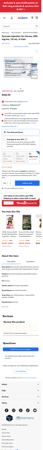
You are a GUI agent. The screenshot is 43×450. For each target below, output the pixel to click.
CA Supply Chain (7, 443)
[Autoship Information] (26, 139)
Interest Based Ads (8, 440)
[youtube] (35, 410)
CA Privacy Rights (7, 447)
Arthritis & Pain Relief (30, 33)
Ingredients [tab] (30, 262)
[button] (25, 102)
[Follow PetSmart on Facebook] (6, 410)
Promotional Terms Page (28, 378)
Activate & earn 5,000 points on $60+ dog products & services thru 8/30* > (21, 6)
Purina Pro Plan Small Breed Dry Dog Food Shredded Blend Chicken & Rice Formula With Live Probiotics (26, 234)
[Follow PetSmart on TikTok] (28, 410)
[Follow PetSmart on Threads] (20, 410)
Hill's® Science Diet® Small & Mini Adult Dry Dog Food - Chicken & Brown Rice (10, 234)
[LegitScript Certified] (9, 418)
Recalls (4, 429)
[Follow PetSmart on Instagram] (13, 410)
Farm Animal (16, 33)
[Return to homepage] (23, 17)
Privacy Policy (6, 436)
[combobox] (20, 26)
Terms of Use (6, 433)
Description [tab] (11, 262)
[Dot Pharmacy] (25, 418)
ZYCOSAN (5, 43)
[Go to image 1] (20, 88)
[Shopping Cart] (36, 17)
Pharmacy (5, 33)
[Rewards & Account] (11, 18)
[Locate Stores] (32, 18)
